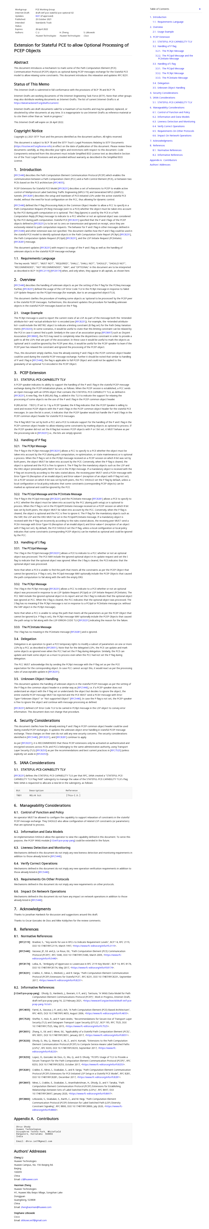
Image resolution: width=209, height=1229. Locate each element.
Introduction (159, 17)
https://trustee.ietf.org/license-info (33, 146)
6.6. (16, 891)
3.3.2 (157, 73)
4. (16, 720)
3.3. (16, 542)
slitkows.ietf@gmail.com (34, 1220)
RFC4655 (58, 182)
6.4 (154, 126)
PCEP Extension (161, 36)
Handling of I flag (167, 63)
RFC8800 (32, 336)
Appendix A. (24, 1118)
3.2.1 (157, 50)
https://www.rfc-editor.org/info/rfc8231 (60, 980)
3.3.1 (157, 68)
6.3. (16, 847)
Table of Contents (159, 8)
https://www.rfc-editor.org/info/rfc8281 (98, 1077)
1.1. (16, 258)
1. (16, 169)
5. (16, 762)
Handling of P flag (167, 46)
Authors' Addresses (160, 164)
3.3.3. (17, 627)
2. (16, 279)
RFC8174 (56, 270)
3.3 (154, 63)
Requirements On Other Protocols (176, 130)
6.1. (16, 812)
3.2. (16, 440)
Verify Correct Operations (171, 126)
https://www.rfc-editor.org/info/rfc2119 (94, 945)
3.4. (16, 639)
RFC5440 (19, 175)
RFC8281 (28, 195)
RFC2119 (44, 270)
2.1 (154, 31)
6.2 (154, 116)
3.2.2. (17, 494)
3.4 (154, 83)
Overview (158, 26)
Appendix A (156, 160)
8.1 (154, 150)
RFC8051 (51, 647)
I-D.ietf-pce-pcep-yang (62, 840)
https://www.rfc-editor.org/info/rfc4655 (106, 1013)
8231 (38, 16)
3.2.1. (17, 446)
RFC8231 (63, 188)
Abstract (21, 62)
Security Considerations (165, 92)
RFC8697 (107, 332)
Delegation (163, 83)
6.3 (154, 121)
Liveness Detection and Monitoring (176, 121)
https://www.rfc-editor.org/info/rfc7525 (87, 1026)
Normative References (170, 150)
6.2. (16, 832)
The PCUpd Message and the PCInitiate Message (175, 57)
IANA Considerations (164, 97)
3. (16, 372)
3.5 (154, 87)
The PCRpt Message (173, 50)
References (159, 145)
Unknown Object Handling (171, 87)
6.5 (154, 130)
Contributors (170, 160)
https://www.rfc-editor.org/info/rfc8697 (90, 1093)
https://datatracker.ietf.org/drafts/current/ (36, 102)
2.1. (16, 313)
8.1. (16, 936)
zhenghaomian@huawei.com (36, 1207)
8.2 (154, 154)
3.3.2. (17, 584)
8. (16, 929)
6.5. (16, 879)
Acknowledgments (163, 140)
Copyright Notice (28, 130)
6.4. (16, 863)
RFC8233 (27, 328)
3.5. (16, 679)
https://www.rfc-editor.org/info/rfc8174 (92, 967)
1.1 (154, 21)
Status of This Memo (31, 84)
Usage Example (166, 31)
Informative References (170, 154)
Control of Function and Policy (174, 112)
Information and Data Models (174, 116)
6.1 (154, 112)
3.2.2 (157, 55)
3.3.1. (17, 548)
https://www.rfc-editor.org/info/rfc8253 (102, 1064)
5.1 (154, 102)
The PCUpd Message (173, 68)
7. (16, 908)
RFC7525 (115, 750)
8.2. (16, 987)
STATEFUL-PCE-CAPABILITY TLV (175, 41)
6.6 (154, 135)
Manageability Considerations (169, 107)
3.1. (16, 379)
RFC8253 (41, 750)
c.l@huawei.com (29, 1179)
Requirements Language (171, 21)
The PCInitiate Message (175, 77)
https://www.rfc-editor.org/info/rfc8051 (106, 1035)
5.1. (16, 769)
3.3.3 (157, 77)
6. (16, 805)
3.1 (154, 41)
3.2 (154, 46)
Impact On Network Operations (175, 135)
